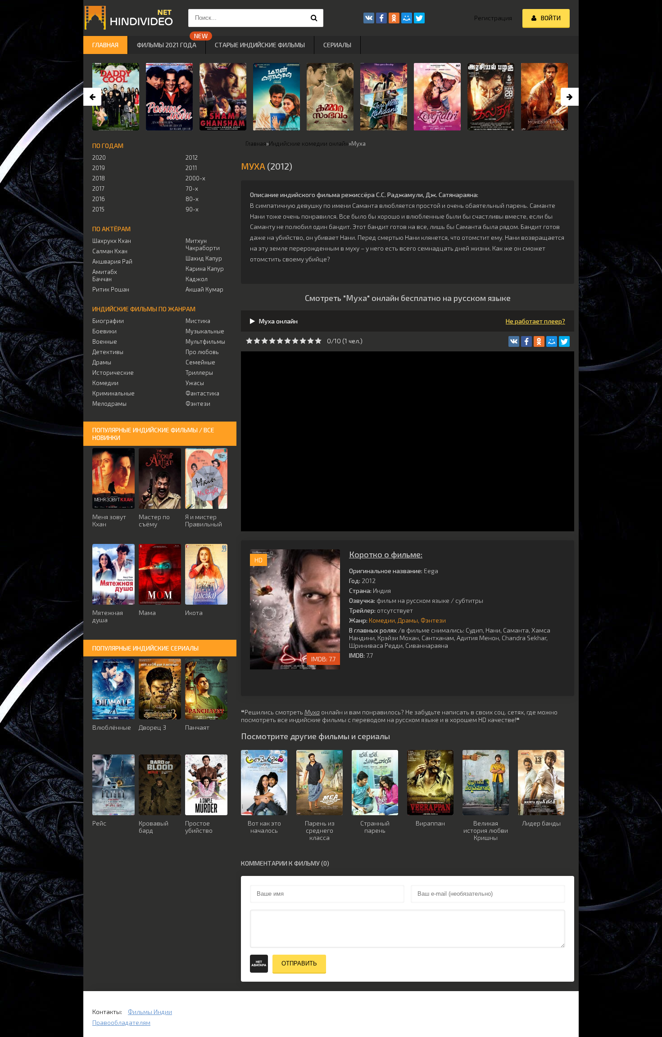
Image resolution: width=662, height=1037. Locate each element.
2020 (99, 157)
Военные (104, 341)
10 (318, 341)
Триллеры (199, 372)
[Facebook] (526, 341)
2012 (192, 157)
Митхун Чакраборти (203, 244)
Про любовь (202, 351)
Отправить (299, 963)
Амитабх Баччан (104, 275)
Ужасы (195, 382)
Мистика (198, 320)
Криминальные (113, 393)
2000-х (195, 178)
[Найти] (314, 18)
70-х (192, 188)
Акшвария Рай (112, 261)
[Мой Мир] (551, 341)
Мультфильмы (205, 341)
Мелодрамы (109, 403)
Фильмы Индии (150, 1011)
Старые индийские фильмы (260, 45)
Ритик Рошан (110, 289)
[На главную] (128, 18)
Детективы (107, 351)
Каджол (197, 279)
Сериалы (337, 45)
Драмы (408, 620)
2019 (98, 167)
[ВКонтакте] (513, 341)
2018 (98, 178)
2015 (98, 209)
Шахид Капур (204, 258)
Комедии (382, 620)
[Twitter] (564, 341)
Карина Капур (205, 268)
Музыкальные (205, 331)
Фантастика (202, 393)
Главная (105, 45)
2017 (98, 188)
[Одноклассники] (539, 341)
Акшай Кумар (204, 289)
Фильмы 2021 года (166, 45)
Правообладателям (121, 1022)
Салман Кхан (109, 251)
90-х (192, 209)
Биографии (108, 320)
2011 (191, 167)
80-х (192, 198)
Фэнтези (433, 620)
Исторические (113, 372)
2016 (98, 198)
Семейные (200, 362)
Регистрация (493, 18)
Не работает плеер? (535, 321)
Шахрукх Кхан (111, 240)
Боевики (104, 331)
